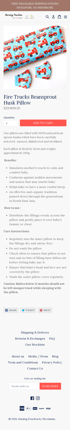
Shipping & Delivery (35, 332)
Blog (55, 356)
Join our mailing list (35, 378)
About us (18, 356)
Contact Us (35, 368)
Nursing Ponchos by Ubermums (36, 419)
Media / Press (38, 356)
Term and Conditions (23, 362)
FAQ (52, 338)
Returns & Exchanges (30, 338)
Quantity (9, 117)
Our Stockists (35, 344)
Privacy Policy (52, 362)
